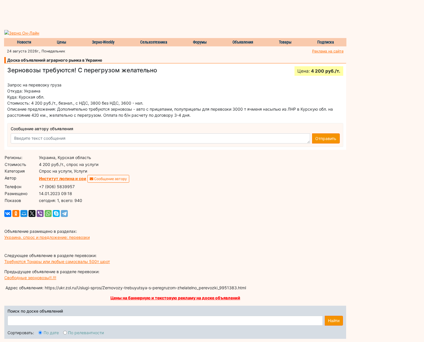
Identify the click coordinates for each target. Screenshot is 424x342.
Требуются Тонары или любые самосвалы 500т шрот (57, 261)
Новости (24, 42)
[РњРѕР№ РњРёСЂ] (23, 213)
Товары (285, 42)
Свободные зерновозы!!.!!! (30, 277)
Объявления (242, 42)
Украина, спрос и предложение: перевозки (47, 237)
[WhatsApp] (48, 213)
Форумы (200, 42)
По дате (51, 332)
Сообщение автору (110, 179)
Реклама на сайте (328, 51)
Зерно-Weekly (103, 42)
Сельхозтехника (153, 42)
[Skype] (56, 213)
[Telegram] (64, 213)
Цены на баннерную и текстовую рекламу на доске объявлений (175, 297)
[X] (32, 213)
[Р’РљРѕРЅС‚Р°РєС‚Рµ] (7, 213)
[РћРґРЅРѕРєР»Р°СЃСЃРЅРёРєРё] (15, 213)
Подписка (325, 42)
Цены (61, 42)
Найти (333, 320)
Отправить (325, 138)
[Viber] (40, 213)
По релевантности (86, 332)
